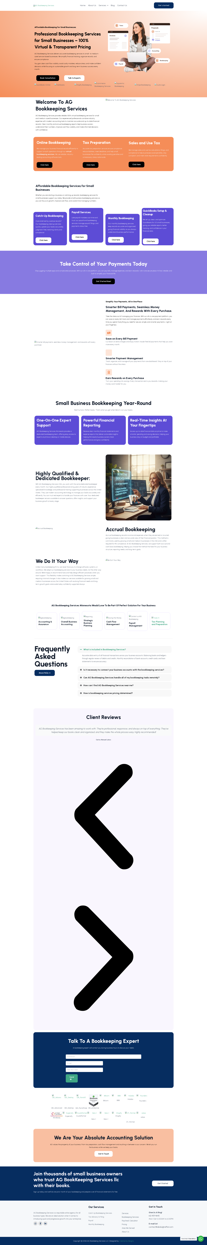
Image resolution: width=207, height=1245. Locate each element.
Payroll (90, 1220)
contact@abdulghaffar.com (161, 1227)
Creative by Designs (126, 1241)
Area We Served (128, 1228)
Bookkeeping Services (130, 1217)
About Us (92, 5)
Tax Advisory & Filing (96, 1217)
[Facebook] (40, 1223)
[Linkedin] (45, 1223)
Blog (113, 5)
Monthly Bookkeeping (96, 1224)
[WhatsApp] (35, 1223)
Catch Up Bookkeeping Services (100, 1213)
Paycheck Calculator (130, 1221)
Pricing (124, 1224)
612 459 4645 (154, 1216)
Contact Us (122, 5)
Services (102, 5)
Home (82, 5)
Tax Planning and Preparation (159, 623)
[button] (107, 5)
